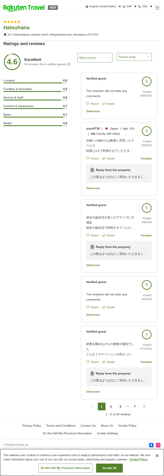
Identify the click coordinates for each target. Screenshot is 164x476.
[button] (23, 7)
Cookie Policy (138, 459)
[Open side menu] (157, 7)
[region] (82, 462)
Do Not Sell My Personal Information (65, 468)
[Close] (157, 455)
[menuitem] (103, 6)
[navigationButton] (92, 406)
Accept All (109, 468)
